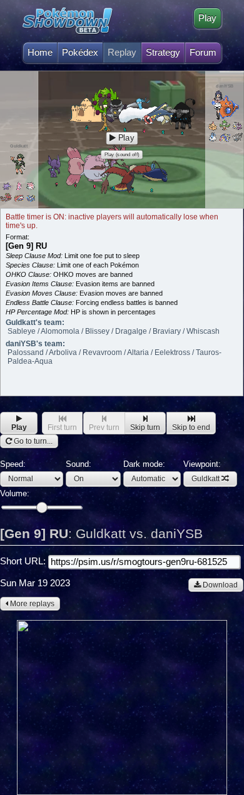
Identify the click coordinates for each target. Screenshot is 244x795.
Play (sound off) (122, 155)
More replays (31, 603)
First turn (62, 427)
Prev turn (104, 427)
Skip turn (145, 427)
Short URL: (24, 561)
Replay (122, 53)
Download (219, 585)
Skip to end (191, 427)
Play (207, 18)
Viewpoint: (202, 471)
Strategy (163, 53)
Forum (203, 53)
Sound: (78, 464)
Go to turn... (32, 441)
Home (40, 53)
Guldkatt (205, 478)
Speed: (13, 464)
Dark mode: (144, 464)
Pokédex (80, 53)
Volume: (14, 493)
